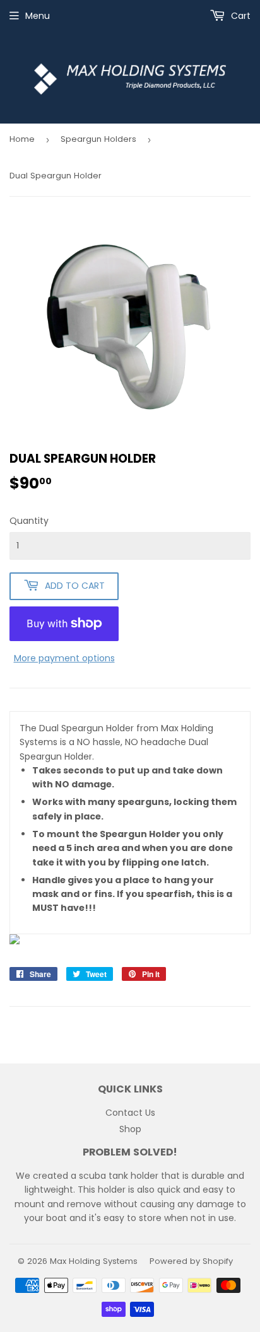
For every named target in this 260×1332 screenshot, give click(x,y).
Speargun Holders (98, 139)
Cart (239, 15)
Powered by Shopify (191, 1261)
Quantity (29, 520)
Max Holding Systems (94, 1261)
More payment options (64, 658)
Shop (130, 1129)
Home (22, 139)
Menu (37, 15)
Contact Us (130, 1112)
